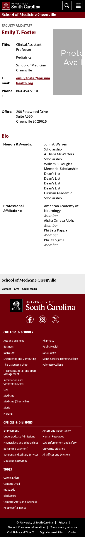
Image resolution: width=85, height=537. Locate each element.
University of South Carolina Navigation (78, 5)
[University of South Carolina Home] (20, 5)
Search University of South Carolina (66, 5)
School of (29, 14)
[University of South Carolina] (42, 305)
